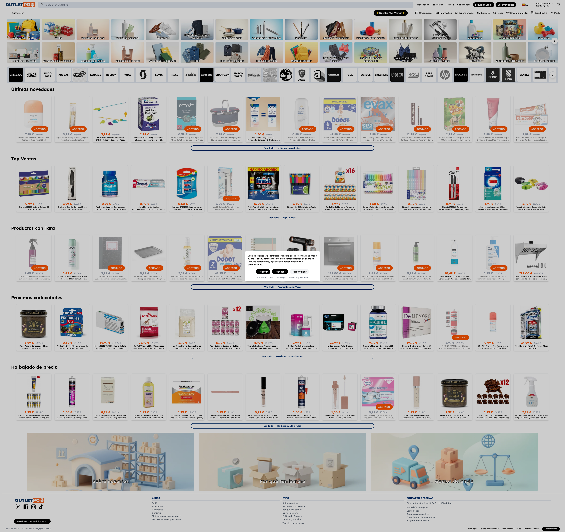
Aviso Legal (281, 277)
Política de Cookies (265, 277)
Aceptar (263, 271)
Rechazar (280, 271)
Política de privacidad (298, 277)
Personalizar (299, 271)
